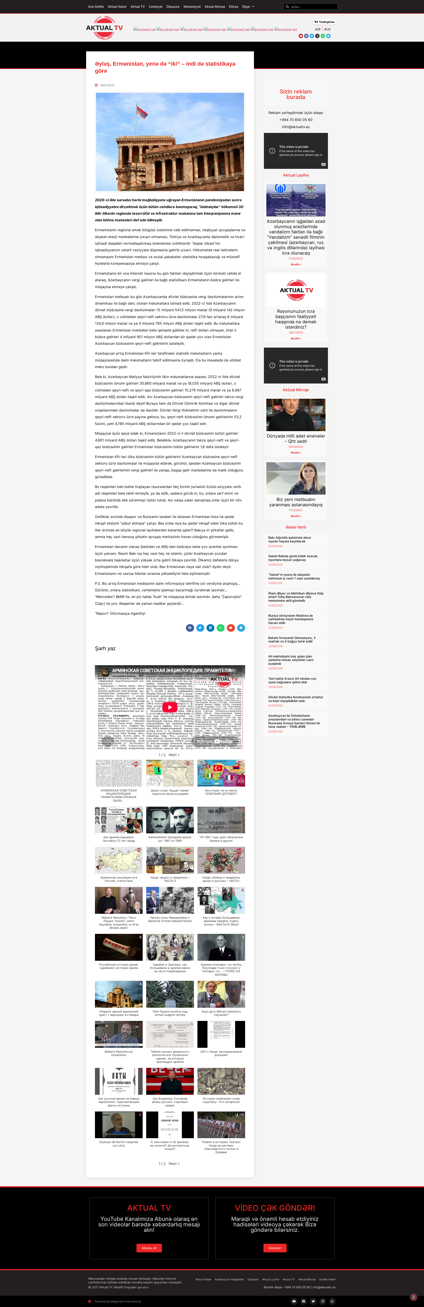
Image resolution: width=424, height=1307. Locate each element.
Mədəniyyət (192, 6)
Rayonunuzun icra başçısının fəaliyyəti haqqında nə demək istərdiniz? (295, 319)
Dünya (233, 6)
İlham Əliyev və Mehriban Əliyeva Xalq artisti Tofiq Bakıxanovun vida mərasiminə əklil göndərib (296, 597)
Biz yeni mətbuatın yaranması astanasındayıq (295, 502)
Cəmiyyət (156, 6)
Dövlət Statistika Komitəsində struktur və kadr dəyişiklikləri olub (295, 699)
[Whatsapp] (323, 36)
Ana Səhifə (96, 6)
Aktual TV (138, 6)
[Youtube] (301, 36)
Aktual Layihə (296, 175)
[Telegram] (328, 36)
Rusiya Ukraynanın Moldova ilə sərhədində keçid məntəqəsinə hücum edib (290, 619)
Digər (246, 6)
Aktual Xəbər (117, 6)
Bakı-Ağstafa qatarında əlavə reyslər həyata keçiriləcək (289, 539)
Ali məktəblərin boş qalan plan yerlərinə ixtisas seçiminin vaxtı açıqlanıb (290, 660)
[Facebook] (306, 36)
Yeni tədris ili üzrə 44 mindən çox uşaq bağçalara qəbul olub (292, 680)
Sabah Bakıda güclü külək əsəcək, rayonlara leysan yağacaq (293, 558)
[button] (190, 628)
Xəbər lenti (296, 527)
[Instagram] (317, 36)
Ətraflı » (296, 264)
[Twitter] (312, 36)
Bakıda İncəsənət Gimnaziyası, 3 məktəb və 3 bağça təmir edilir (292, 639)
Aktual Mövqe (215, 6)
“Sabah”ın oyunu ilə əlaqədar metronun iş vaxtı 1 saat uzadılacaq (294, 576)
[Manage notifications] (413, 1297)
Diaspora (173, 6)
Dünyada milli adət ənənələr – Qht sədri (296, 438)
